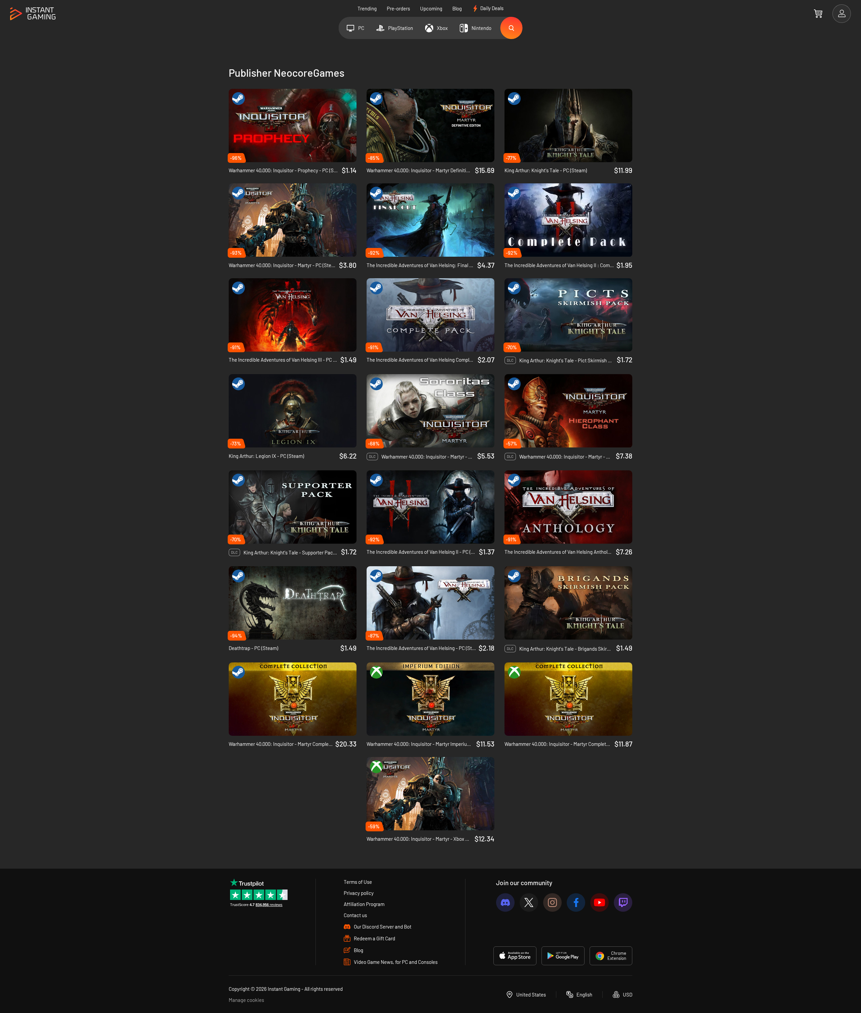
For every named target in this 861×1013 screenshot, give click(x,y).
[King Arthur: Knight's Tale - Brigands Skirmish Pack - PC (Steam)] (568, 603)
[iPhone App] (514, 955)
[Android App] (563, 955)
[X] (529, 902)
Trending (367, 8)
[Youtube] (599, 902)
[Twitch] (623, 902)
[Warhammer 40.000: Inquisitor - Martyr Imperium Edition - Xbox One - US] (430, 699)
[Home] (32, 14)
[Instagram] (552, 902)
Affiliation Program (364, 904)
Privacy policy (359, 893)
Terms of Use (358, 882)
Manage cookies (246, 1000)
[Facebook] (576, 902)
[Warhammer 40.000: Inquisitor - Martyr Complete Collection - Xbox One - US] (568, 699)
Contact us (355, 915)
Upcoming (431, 8)
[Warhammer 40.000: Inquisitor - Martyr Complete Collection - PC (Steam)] (293, 699)
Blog (457, 8)
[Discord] (505, 902)
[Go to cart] (818, 13)
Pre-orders (398, 8)
